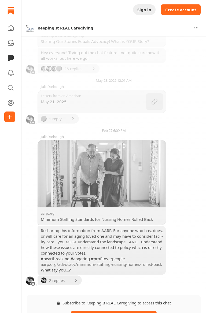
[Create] (9, 116)
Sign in (144, 9)
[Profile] (10, 102)
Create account (180, 9)
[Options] (196, 28)
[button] (10, 27)
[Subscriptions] (10, 42)
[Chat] (10, 57)
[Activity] (10, 72)
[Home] (10, 10)
